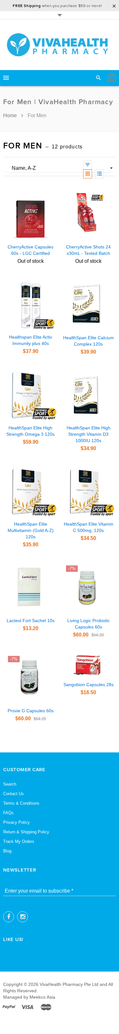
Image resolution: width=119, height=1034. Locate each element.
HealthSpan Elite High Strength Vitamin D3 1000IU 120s (88, 434)
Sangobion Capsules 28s (88, 684)
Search (9, 784)
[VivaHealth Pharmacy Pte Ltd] (59, 45)
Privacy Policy (16, 822)
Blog (7, 851)
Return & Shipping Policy (26, 831)
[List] (99, 173)
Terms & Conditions (21, 803)
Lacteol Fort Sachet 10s (31, 620)
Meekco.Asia (42, 997)
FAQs (8, 812)
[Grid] (87, 173)
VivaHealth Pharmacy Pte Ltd (69, 984)
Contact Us (13, 793)
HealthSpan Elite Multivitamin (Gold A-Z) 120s (31, 530)
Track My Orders (18, 841)
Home (10, 115)
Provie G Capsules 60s (31, 710)
